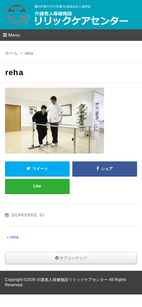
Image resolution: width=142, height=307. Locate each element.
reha (14, 237)
